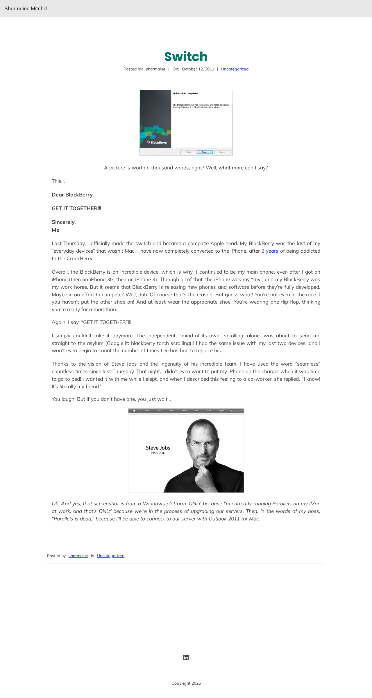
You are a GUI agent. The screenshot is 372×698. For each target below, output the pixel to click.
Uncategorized (234, 69)
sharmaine (78, 555)
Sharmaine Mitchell (27, 8)
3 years (270, 251)
